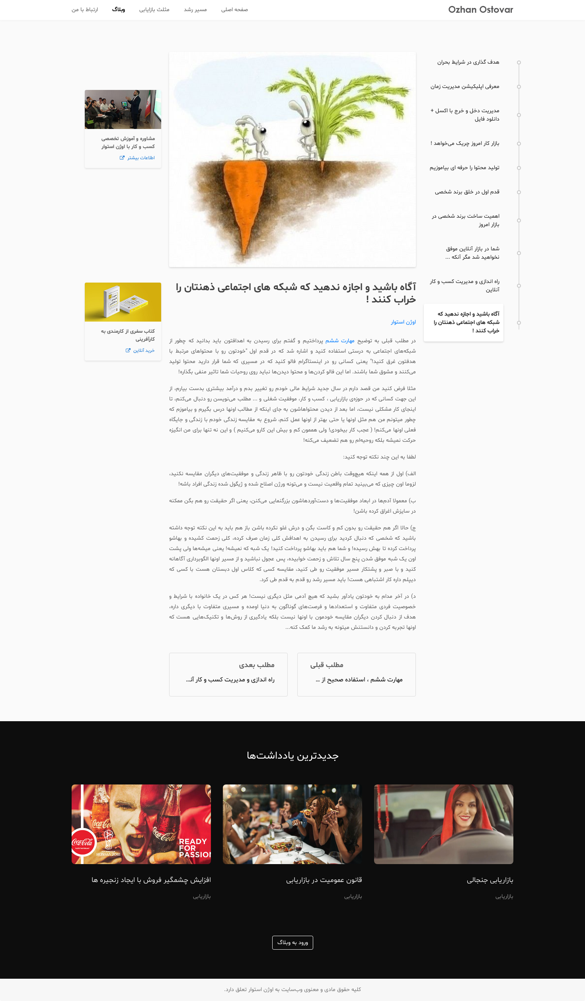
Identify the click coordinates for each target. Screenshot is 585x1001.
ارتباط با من (85, 10)
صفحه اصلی (234, 10)
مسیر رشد (195, 10)
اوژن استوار (403, 322)
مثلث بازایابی (154, 10)
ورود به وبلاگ (292, 942)
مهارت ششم (340, 341)
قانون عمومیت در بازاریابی (324, 880)
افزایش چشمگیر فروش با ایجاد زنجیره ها (151, 880)
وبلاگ (118, 10)
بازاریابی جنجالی (490, 880)
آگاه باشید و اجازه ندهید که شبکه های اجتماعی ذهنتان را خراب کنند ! (296, 293)
